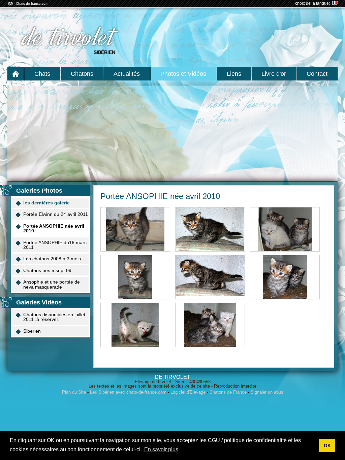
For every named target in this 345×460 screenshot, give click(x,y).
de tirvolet (69, 36)
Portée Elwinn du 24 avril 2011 (55, 214)
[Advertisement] (172, 131)
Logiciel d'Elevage (188, 392)
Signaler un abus (267, 392)
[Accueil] (15, 73)
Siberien (32, 331)
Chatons (82, 73)
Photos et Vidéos (183, 73)
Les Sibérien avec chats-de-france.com (128, 392)
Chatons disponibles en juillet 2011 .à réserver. (54, 317)
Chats (42, 73)
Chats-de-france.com (32, 3)
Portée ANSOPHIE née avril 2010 (53, 228)
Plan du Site (74, 392)
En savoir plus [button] (161, 449)
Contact (317, 73)
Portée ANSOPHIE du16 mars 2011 (55, 245)
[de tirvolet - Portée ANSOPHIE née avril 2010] (135, 229)
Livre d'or (273, 73)
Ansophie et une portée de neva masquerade (51, 284)
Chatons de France (228, 392)
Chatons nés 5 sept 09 (47, 270)
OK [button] (327, 445)
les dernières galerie (46, 202)
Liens (234, 73)
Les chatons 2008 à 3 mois (52, 258)
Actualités (127, 73)
